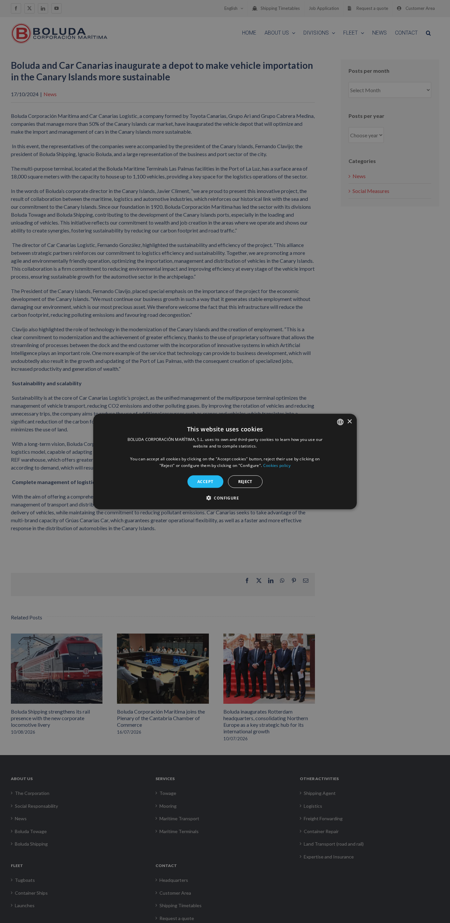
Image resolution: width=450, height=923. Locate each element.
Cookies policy (277, 465)
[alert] (225, 461)
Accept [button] (205, 481)
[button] (225, 498)
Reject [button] (245, 481)
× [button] (349, 421)
